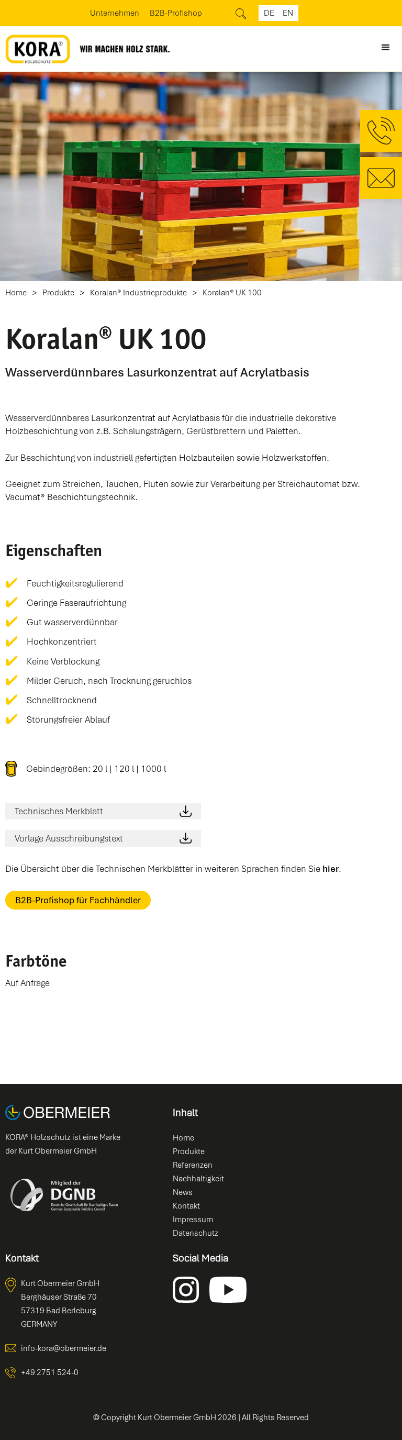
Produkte (58, 293)
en (288, 13)
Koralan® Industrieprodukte (138, 293)
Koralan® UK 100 (232, 293)
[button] (385, 47)
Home (16, 293)
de (269, 13)
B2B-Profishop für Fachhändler (78, 900)
